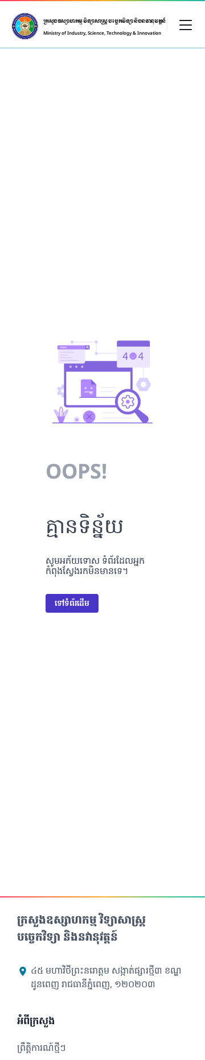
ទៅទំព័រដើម (72, 602)
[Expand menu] (185, 24)
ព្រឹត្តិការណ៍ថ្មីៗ (41, 1047)
